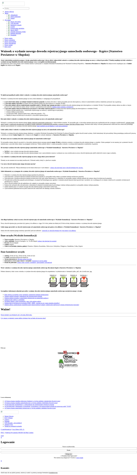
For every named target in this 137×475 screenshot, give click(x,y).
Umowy (6, 419)
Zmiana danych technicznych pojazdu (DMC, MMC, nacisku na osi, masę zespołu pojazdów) (32, 303)
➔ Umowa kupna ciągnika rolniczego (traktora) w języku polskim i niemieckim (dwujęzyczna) (32, 401)
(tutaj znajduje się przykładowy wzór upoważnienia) (52, 126)
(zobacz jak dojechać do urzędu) (46, 241)
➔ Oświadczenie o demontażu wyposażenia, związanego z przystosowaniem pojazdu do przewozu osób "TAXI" (37, 406)
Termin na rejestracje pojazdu (13, 426)
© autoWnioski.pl (6, 429)
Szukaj (12, 18)
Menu (6, 13)
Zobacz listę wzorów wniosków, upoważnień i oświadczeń (34, 262)
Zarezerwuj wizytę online (39, 261)
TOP (2, 436)
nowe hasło (79, 457)
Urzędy (12, 27)
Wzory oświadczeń (10, 43)
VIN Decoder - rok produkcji (13, 423)
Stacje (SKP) (14, 30)
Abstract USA (8, 424)
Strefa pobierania (15, 16)
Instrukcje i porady (16, 25)
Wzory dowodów (15, 21)
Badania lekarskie (15, 33)
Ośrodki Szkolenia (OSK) (18, 32)
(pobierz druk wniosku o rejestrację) (62, 107)
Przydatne (7, 20)
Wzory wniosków (9, 40)
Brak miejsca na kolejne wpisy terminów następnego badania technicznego (26, 294)
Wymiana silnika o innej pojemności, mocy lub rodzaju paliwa (22, 301)
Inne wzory (7, 46)
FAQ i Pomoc (8, 418)
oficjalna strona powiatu (25, 259)
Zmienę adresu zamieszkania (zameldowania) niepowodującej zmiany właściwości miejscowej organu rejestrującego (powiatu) (41, 305)
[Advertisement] (57, 79)
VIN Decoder (14, 23)
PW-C (2, 432)
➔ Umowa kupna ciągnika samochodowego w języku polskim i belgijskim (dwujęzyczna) (31, 403)
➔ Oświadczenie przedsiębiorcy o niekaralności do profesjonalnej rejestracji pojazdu (29, 404)
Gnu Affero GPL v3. (18, 429)
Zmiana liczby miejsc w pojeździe (14, 300)
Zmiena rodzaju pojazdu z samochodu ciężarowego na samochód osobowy (26, 298)
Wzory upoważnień (10, 41)
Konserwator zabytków (17, 28)
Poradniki (13, 35)
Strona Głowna (8, 416)
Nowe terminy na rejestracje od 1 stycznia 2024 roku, (16, 315)
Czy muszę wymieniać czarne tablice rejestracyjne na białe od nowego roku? (23, 318)
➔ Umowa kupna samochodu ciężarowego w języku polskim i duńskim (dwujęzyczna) (30, 408)
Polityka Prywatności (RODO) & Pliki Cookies (19, 432)
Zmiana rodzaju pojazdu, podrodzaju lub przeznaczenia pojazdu (23, 296)
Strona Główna (9, 11)
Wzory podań (8, 45)
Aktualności (14, 15)
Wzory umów (8, 38)
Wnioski (6, 421)
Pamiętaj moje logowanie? (69, 456)
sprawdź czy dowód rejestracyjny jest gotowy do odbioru (59, 230)
